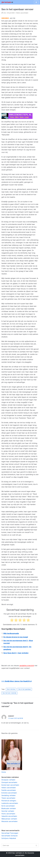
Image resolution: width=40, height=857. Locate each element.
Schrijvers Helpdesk (8, 838)
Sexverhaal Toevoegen (9, 833)
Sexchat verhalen (7, 811)
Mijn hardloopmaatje (11, 633)
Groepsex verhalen (8, 780)
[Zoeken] (36, 845)
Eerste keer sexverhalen (10, 785)
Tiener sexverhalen (8, 798)
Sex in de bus (11, 689)
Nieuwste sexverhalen (9, 821)
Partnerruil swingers (8, 801)
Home (3, 772)
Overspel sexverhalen (9, 782)
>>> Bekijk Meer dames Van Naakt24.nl (16, 681)
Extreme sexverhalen (9, 793)
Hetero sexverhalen (22, 13)
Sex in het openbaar (24, 689)
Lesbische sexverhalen (9, 803)
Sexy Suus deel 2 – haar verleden (15, 653)
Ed (5, 13)
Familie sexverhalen (8, 790)
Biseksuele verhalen (8, 808)
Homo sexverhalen (8, 814)
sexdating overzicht (26, 666)
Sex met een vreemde (9, 693)
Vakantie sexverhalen (9, 816)
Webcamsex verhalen (9, 819)
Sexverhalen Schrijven (9, 836)
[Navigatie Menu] (36, 2)
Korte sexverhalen (8, 806)
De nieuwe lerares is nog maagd (15, 637)
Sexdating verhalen (8, 795)
